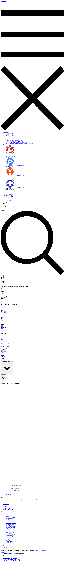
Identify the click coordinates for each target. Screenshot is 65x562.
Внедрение (8, 543)
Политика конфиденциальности (10, 558)
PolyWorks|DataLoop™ (10, 527)
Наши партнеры (9, 518)
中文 (2, 337)
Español (2, 299)
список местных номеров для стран (40, 550)
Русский (2, 319)
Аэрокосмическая (9, 533)
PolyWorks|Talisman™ (10, 526)
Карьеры (7, 519)
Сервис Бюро (8, 542)
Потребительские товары (11, 534)
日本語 (2, 342)
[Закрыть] (1, 289)
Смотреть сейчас (7, 494)
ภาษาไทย (3, 348)
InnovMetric (8, 515)
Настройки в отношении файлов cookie (11, 559)
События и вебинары (10, 517)
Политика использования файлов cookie (11, 560)
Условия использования (8, 556)
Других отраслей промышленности (13, 536)
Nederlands (3, 308)
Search (2, 276)
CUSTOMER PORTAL (12, 208)
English (2, 297)
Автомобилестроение (10, 532)
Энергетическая (9, 535)
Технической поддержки (11, 541)
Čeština (2, 312)
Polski (2, 310)
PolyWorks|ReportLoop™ (11, 523)
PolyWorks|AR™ (9, 525)
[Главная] (3, 1)
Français (5, 297)
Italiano (2, 330)
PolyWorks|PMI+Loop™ (11, 529)
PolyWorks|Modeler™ (10, 528)
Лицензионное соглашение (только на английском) (14, 555)
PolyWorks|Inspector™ (10, 521)
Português (3, 295)
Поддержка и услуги (10, 539)
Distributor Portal (6, 545)
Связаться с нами (6, 202)
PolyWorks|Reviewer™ (10, 524)
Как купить (3, 210)
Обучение (8, 540)
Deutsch (2, 317)
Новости (7, 516)
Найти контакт (6, 548)
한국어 (2, 344)
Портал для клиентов (7, 547)
